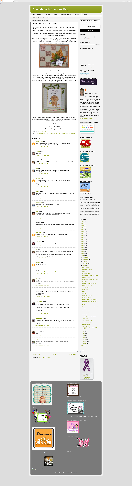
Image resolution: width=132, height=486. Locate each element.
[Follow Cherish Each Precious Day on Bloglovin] (84, 74)
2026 (82, 221)
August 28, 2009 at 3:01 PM (42, 335)
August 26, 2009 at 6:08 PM (42, 163)
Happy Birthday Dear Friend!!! (89, 299)
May (84, 335)
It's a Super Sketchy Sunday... (89, 283)
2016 (82, 241)
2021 (82, 231)
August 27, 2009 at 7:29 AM (42, 273)
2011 (82, 251)
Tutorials (85, 14)
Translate (91, 39)
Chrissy (37, 191)
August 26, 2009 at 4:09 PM (42, 146)
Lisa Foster (38, 241)
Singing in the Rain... (87, 322)
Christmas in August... (87, 295)
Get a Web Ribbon (86, 377)
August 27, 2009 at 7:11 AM (42, 258)
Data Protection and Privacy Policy (40, 17)
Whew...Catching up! (87, 320)
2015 (82, 243)
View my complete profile (86, 118)
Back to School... (86, 277)
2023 (82, 227)
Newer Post (36, 354)
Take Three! (85, 318)
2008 (82, 345)
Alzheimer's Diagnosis (86, 375)
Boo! (83, 291)
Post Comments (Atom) (44, 357)
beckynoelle (39, 202)
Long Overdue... (86, 267)
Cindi (37, 211)
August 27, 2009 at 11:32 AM (43, 285)
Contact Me (40, 14)
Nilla (37, 168)
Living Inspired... (86, 310)
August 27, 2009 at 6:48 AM (42, 245)
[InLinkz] (80, 351)
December (85, 257)
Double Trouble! (86, 324)
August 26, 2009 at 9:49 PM (42, 218)
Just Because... (86, 287)
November (85, 259)
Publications (55, 14)
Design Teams (76, 14)
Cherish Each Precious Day (50, 9)
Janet (37, 329)
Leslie (37, 339)
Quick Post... (85, 281)
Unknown (38, 178)
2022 (82, 229)
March (84, 339)
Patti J (88, 90)
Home (33, 14)
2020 (82, 233)
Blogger (74, 472)
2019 (82, 235)
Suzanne (38, 151)
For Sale (48, 14)
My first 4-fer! (85, 289)
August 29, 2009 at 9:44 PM (42, 345)
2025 (82, 223)
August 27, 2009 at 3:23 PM (42, 313)
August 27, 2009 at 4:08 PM (42, 325)
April (84, 337)
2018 (82, 237)
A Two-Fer (84, 314)
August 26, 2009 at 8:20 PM (42, 198)
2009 (82, 255)
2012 (82, 249)
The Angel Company (63, 133)
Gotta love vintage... (87, 273)
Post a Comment (38, 348)
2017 (82, 239)
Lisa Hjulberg (39, 301)
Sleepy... (84, 293)
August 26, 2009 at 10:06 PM (43, 228)
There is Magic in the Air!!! (88, 312)
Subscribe (90, 30)
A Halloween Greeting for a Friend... (91, 279)
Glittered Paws (39, 318)
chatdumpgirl (39, 232)
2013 (82, 247)
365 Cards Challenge (41, 133)
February (85, 341)
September (85, 263)
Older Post (72, 354)
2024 (82, 225)
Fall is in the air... (86, 304)
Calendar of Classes (66, 14)
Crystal (37, 159)
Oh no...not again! (86, 297)
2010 (82, 253)
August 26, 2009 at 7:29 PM (42, 186)
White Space (85, 271)
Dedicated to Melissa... (87, 269)
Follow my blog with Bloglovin (87, 66)
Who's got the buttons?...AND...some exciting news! (90, 327)
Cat (36, 249)
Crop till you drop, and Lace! (89, 316)
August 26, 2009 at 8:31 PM (42, 206)
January (85, 343)
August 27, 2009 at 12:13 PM (43, 296)
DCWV (55, 133)
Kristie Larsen (39, 141)
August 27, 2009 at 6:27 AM (42, 236)
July (84, 331)
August (84, 265)
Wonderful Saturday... (87, 285)
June (84, 333)
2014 (82, 245)
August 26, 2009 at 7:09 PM (42, 173)
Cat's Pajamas (50, 133)
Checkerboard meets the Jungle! (90, 275)
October (85, 261)
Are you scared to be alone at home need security (48, 271)
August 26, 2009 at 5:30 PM (42, 155)
